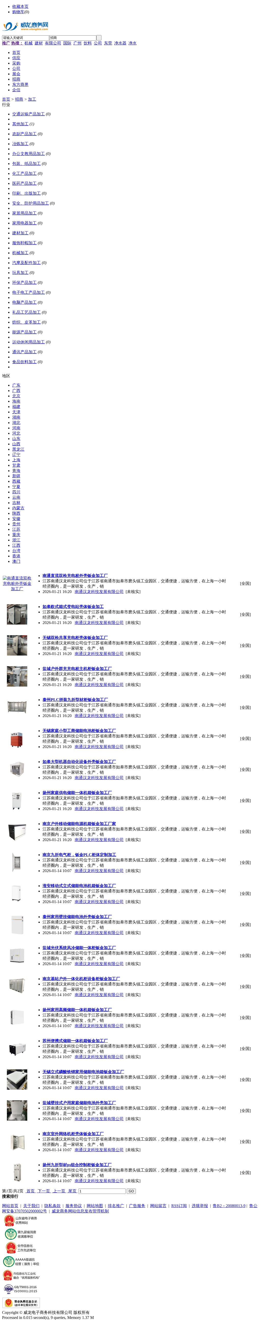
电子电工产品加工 (28, 292)
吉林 (16, 502)
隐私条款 (52, 1206)
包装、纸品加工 (26, 163)
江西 (16, 545)
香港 (16, 556)
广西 (16, 390)
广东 (16, 385)
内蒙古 (18, 508)
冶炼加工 (20, 144)
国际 (67, 43)
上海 (16, 460)
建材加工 (20, 233)
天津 (16, 412)
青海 (16, 470)
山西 (16, 444)
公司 (98, 43)
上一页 (59, 1191)
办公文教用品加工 (28, 153)
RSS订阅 (179, 1206)
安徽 (16, 518)
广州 (77, 43)
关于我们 (31, 1206)
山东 (16, 438)
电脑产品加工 (24, 302)
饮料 (88, 43)
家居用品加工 (24, 213)
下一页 (44, 1191)
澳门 (16, 561)
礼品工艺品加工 (26, 312)
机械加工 (20, 253)
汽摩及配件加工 (26, 263)
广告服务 (137, 1206)
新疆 (16, 476)
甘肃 (16, 465)
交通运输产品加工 (28, 114)
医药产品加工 (24, 183)
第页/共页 (12, 1191)
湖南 (16, 417)
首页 (6, 99)
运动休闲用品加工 (28, 342)
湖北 (16, 422)
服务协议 (74, 1206)
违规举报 (200, 1206)
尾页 (72, 1191)
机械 (28, 43)
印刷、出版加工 (26, 193)
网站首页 (10, 1206)
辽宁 (16, 454)
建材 (39, 43)
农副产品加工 (24, 134)
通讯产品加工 (24, 352)
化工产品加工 (24, 173)
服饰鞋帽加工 (24, 243)
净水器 (120, 43)
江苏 (16, 529)
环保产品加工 (24, 282)
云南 (16, 497)
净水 (132, 43)
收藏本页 (20, 6)
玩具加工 (20, 272)
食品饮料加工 (24, 362)
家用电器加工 (24, 223)
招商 (19, 99)
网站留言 (158, 1206)
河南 (16, 428)
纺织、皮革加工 (26, 322)
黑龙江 (18, 449)
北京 (16, 396)
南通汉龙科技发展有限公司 (99, 591)
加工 (32, 99)
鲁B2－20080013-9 (229, 1206)
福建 (16, 406)
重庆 (16, 535)
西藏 (16, 481)
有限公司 (53, 43)
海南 (16, 401)
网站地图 (95, 1206)
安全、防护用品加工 (30, 203)
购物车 (18, 12)
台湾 (16, 551)
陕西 (16, 513)
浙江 (16, 540)
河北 (16, 433)
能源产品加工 (24, 332)
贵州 (16, 524)
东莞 (108, 43)
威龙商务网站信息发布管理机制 (80, 1211)
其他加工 (20, 124)
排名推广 (116, 1206)
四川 (16, 492)
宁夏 (16, 486)
